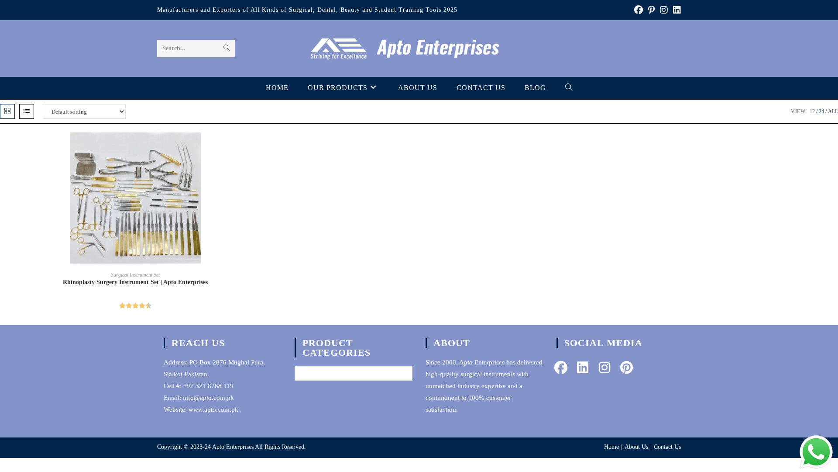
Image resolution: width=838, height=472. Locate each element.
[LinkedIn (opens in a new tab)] (675, 10)
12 (812, 111)
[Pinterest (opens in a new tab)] (651, 10)
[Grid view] (7, 111)
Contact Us (667, 447)
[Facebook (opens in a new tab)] (639, 10)
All (833, 111)
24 (821, 111)
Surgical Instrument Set (135, 275)
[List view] (26, 111)
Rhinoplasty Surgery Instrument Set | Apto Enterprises (135, 282)
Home (611, 447)
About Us (636, 447)
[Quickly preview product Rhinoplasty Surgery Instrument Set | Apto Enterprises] (268, 147)
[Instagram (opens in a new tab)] (663, 10)
